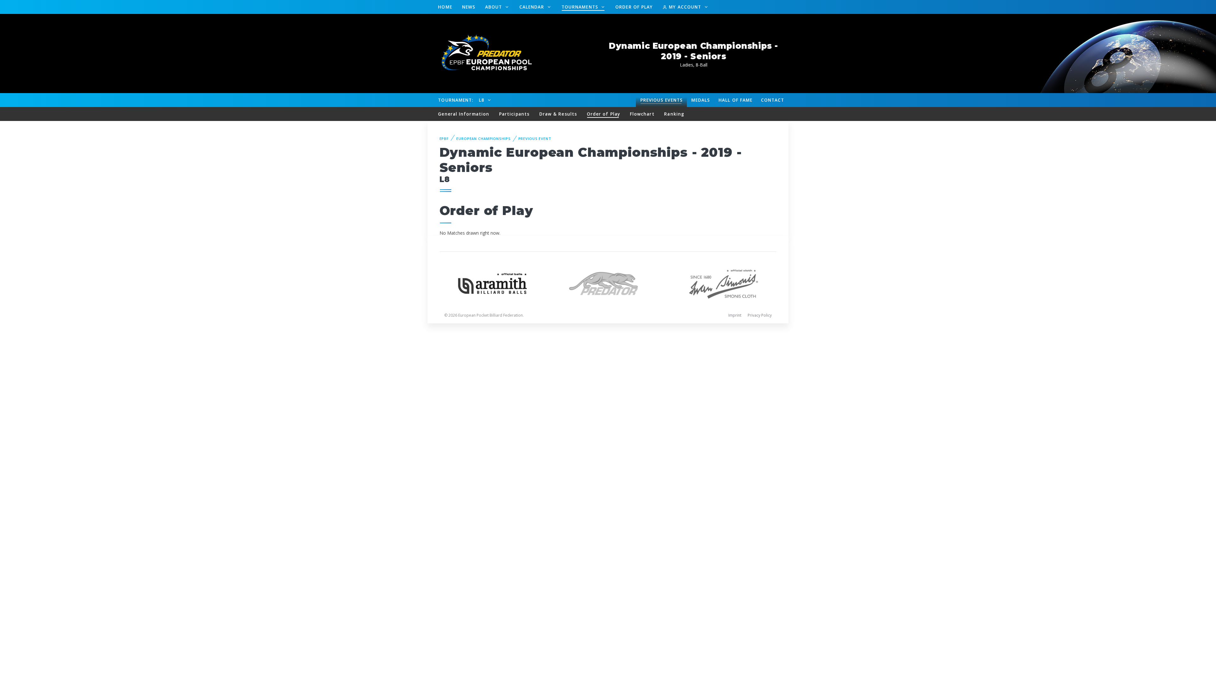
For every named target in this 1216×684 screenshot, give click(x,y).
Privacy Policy (760, 315)
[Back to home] (483, 53)
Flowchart (642, 114)
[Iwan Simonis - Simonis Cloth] (723, 283)
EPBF (444, 138)
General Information (463, 114)
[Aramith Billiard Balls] (493, 283)
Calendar (532, 7)
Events (661, 100)
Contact (772, 100)
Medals (700, 100)
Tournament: (455, 100)
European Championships (483, 138)
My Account (685, 7)
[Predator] (608, 283)
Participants (514, 114)
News (468, 7)
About (494, 7)
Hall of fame (735, 100)
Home (445, 7)
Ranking (674, 114)
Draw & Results (558, 114)
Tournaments (580, 7)
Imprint (734, 315)
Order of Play (634, 7)
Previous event (534, 138)
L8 (482, 100)
